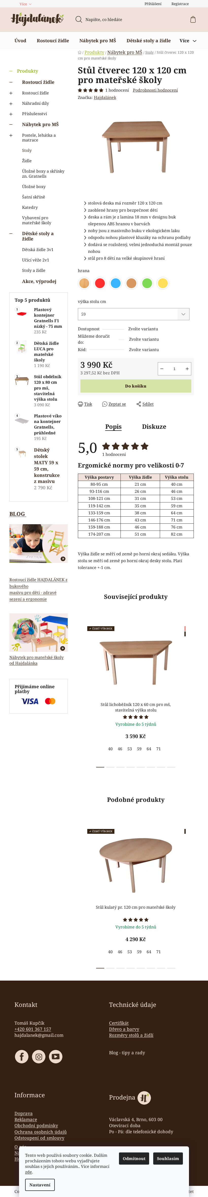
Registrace (180, 3)
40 (110, 749)
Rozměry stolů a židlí (131, 1035)
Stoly (27, 150)
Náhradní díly (35, 103)
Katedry (30, 207)
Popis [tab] (113, 426)
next (190, 695)
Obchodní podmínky (36, 1125)
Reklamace (25, 1119)
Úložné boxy (34, 186)
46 (120, 749)
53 (129, 749)
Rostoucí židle (38, 82)
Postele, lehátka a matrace (39, 137)
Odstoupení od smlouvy (39, 1138)
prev (82, 695)
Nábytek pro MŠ (40, 124)
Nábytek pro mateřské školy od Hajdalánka (36, 660)
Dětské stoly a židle (38, 236)
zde (28, 1172)
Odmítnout (134, 1158)
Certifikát (119, 1023)
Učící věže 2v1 (35, 260)
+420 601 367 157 (32, 1029)
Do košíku (135, 386)
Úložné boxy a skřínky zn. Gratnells (43, 173)
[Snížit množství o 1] (162, 368)
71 (158, 749)
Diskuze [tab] (154, 426)
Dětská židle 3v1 (38, 249)
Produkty (27, 71)
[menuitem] (20, 40)
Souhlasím (168, 1158)
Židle (27, 161)
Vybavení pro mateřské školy (36, 220)
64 (149, 749)
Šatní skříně (33, 197)
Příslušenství (34, 113)
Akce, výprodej (39, 281)
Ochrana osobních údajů (40, 1132)
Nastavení (39, 1185)
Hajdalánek (105, 97)
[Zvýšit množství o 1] (187, 368)
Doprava (23, 1113)
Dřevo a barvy (124, 1029)
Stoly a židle (33, 270)
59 (139, 749)
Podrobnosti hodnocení (155, 90)
